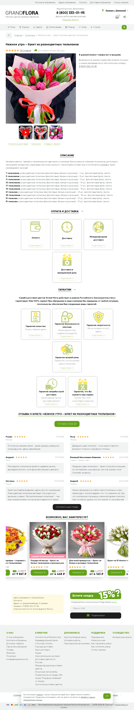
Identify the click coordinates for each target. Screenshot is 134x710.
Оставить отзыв (65, 424)
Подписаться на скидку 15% (48, 675)
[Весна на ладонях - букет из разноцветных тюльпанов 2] (56, 132)
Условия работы (72, 640)
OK (106, 696)
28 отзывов (25, 51)
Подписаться (98, 616)
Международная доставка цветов (48, 667)
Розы (12, 27)
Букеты (25, 27)
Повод (71, 27)
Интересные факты (122, 637)
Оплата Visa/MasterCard (48, 637)
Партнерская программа (77, 644)
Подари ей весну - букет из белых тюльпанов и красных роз (47, 562)
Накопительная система (47, 656)
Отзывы (10, 650)
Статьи (96, 27)
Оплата (83, 3)
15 (6, 567)
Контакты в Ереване (45, 3)
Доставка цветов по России (45, 661)
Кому (84, 27)
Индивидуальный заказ (46, 640)
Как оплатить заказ (100, 647)
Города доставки (44, 647)
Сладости (18, 695)
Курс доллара (42, 650)
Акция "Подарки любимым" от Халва (48, 679)
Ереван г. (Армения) (116, 11)
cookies (40, 695)
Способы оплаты (43, 644)
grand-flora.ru (121, 705)
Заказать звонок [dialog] (70, 20)
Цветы (39, 27)
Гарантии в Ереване (16, 647)
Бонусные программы (46, 672)
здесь (114, 602)
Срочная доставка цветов (48, 685)
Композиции (55, 27)
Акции (38, 653)
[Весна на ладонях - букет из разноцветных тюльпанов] (41, 132)
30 (45, 567)
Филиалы (10, 653)
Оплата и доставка (18, 144)
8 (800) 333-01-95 (70, 13)
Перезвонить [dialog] (97, 637)
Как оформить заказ (101, 644)
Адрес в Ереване (67, 3)
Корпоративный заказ (75, 637)
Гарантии (36, 144)
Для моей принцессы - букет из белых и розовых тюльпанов (85, 562)
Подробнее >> (36, 246)
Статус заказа (121, 3)
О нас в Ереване (14, 637)
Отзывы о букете (52, 144)
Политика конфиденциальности (17, 657)
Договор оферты (15, 644)
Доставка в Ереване (100, 3)
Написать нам (98, 640)
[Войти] (124, 17)
